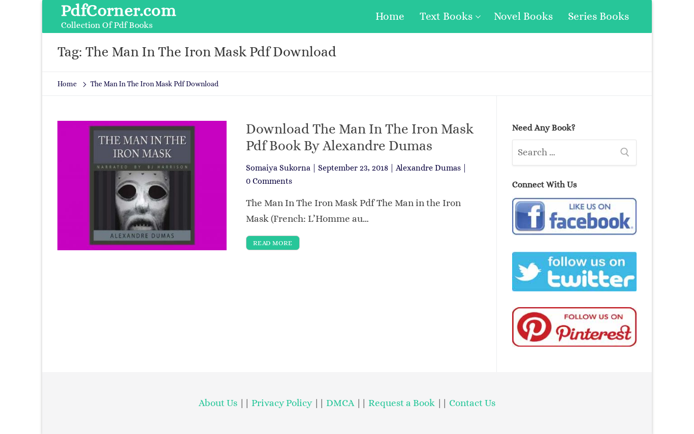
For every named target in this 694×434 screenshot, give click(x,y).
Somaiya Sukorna (278, 168)
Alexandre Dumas (428, 168)
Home (67, 84)
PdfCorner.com (118, 10)
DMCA (340, 402)
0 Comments (269, 181)
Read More (273, 243)
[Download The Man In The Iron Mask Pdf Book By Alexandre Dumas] (142, 185)
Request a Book (402, 402)
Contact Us (472, 402)
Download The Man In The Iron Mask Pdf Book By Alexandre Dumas (360, 137)
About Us (218, 402)
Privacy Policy (281, 402)
